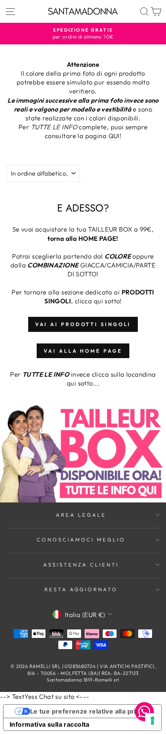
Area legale (81, 515)
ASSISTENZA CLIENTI (81, 564)
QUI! (115, 136)
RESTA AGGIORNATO (81, 589)
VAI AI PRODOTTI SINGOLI (83, 324)
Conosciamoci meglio (81, 539)
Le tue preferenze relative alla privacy (90, 711)
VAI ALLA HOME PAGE (83, 351)
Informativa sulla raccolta (50, 724)
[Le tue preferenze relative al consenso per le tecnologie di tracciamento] (152, 720)
